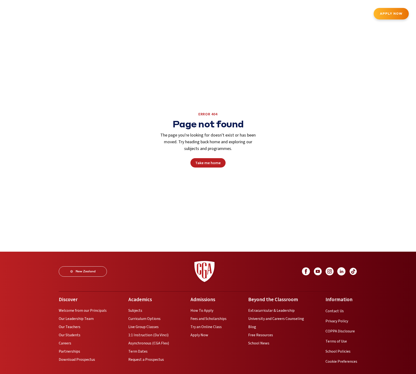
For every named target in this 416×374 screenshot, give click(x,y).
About (42, 14)
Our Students (69, 335)
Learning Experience (156, 14)
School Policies (338, 351)
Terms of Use (336, 341)
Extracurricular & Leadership (271, 310)
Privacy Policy (336, 321)
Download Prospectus (77, 360)
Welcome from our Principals (83, 310)
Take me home (208, 163)
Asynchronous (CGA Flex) (148, 343)
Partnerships (69, 351)
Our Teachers (69, 327)
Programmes (66, 14)
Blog (252, 327)
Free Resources (260, 335)
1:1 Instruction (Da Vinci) (148, 335)
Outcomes (191, 14)
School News (258, 343)
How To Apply (201, 310)
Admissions (121, 14)
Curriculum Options (144, 319)
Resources (216, 14)
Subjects (135, 310)
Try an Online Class (206, 327)
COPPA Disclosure (340, 331)
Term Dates (138, 351)
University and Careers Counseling (276, 319)
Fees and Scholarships (208, 319)
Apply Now (391, 13)
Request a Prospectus (146, 360)
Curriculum (94, 14)
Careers (65, 343)
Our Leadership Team (76, 319)
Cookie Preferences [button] (341, 361)
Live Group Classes (143, 327)
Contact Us (334, 311)
